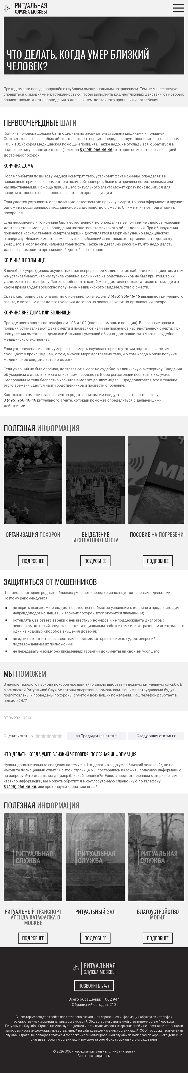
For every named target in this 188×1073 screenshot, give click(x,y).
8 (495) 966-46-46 (96, 149)
